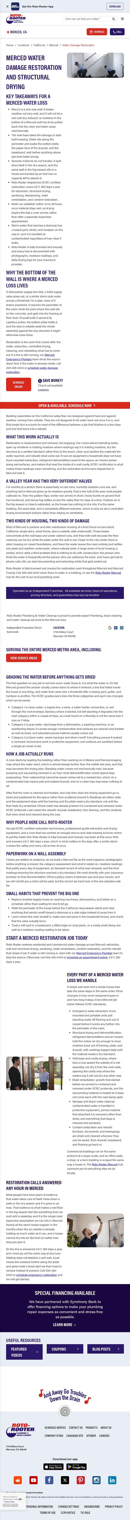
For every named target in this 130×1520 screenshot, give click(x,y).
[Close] (20, 1499)
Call (119, 32)
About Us (106, 1427)
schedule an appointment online (87, 957)
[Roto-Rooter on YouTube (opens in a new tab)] (33, 1480)
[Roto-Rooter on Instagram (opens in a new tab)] (96, 1480)
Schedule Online (18, 384)
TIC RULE (85, 1512)
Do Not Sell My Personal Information (30, 1506)
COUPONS (59, 1349)
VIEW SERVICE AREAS (23, 657)
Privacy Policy (114, 1506)
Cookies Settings (68, 1506)
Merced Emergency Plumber (30, 357)
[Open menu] (122, 19)
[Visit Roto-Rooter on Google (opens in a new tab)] (110, 625)
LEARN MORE (63, 1324)
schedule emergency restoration (36, 1275)
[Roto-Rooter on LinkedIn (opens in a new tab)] (112, 1480)
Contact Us (76, 1427)
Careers (104, 1435)
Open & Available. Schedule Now (65, 405)
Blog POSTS (101, 1349)
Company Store (54, 1435)
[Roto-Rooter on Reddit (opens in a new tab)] (18, 1480)
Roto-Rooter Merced (108, 573)
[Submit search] (114, 18)
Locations (23, 45)
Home (9, 45)
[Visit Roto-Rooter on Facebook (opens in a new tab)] (115, 625)
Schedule (99, 32)
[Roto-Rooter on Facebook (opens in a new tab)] (49, 1480)
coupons (43, 389)
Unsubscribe (92, 1506)
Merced (53, 45)
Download (115, 6)
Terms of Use (48, 1512)
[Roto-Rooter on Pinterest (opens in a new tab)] (81, 1480)
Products (92, 1427)
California (39, 45)
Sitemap (91, 1435)
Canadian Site (74, 1435)
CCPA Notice (68, 1512)
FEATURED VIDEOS (19, 1352)
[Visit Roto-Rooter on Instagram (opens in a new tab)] (121, 625)
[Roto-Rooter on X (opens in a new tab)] (65, 1480)
